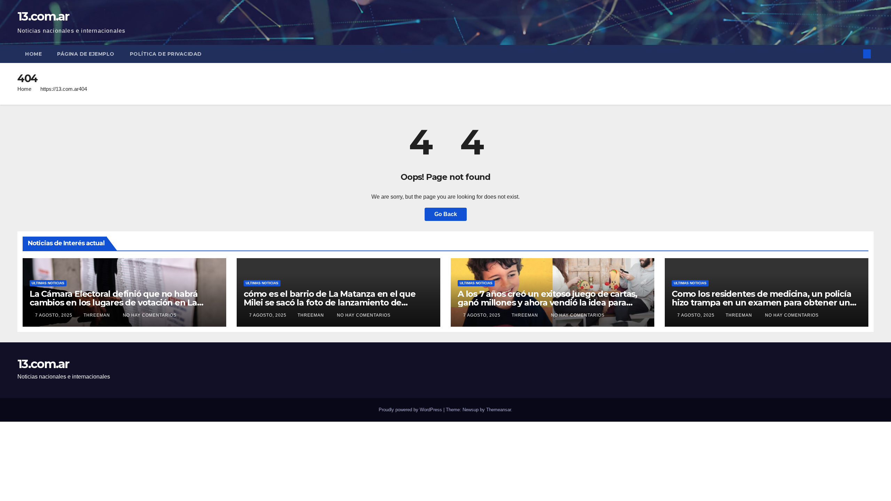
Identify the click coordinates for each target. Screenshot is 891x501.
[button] (855, 54)
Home (33, 54)
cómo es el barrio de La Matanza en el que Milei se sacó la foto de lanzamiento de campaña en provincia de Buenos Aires (330, 302)
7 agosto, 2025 (54, 315)
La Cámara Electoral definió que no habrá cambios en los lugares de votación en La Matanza (114, 302)
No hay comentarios (149, 315)
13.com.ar (43, 16)
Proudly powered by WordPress (411, 409)
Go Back (445, 214)
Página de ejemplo (86, 54)
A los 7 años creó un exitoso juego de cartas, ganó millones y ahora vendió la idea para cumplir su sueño (547, 302)
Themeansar (498, 409)
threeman (97, 315)
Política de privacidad (166, 54)
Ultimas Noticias (48, 283)
